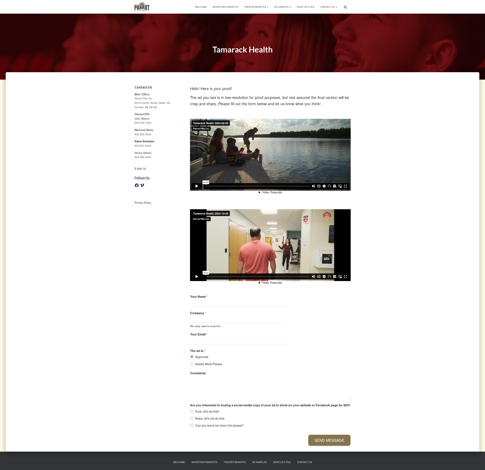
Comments (198, 373)
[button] (267, 6)
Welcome (201, 6)
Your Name (199, 297)
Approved (201, 357)
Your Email (198, 334)
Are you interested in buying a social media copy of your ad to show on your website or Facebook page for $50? (270, 405)
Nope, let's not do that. (210, 418)
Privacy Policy (143, 202)
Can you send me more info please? (219, 425)
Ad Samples (281, 6)
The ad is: (198, 351)
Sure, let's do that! (207, 411)
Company (198, 313)
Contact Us (327, 6)
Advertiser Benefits (225, 6)
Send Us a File (305, 6)
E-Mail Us (140, 168)
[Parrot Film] (142, 7)
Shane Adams (143, 153)
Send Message (329, 440)
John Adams (142, 118)
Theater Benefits (255, 6)
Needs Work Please (208, 364)
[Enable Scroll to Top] (477, 462)
